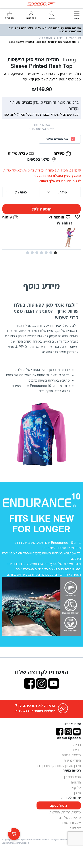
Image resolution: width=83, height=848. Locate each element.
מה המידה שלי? (57, 139)
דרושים (76, 749)
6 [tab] (32, 252)
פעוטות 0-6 (45, 37)
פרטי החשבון (72, 777)
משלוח (60, 153)
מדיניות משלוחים (70, 817)
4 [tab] (41, 252)
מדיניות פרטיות (71, 755)
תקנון (77, 793)
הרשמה (76, 782)
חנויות (77, 744)
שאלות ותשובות (71, 823)
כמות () (21, 192)
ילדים (60, 37)
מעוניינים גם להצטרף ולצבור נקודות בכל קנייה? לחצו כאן (41, 114)
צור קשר (75, 828)
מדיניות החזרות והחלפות (65, 812)
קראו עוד (28, 79)
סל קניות (75, 787)
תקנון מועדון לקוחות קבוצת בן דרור (58, 765)
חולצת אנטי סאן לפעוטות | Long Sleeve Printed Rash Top (42, 41)
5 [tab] (36, 252)
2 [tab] (50, 252)
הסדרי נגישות (72, 760)
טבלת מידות (18, 153)
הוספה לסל (41, 209)
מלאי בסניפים (39, 159)
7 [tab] (27, 252)
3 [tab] (46, 252)
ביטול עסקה (58, 805)
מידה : (62, 192)
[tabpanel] (41, 237)
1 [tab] (55, 252)
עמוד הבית (75, 37)
